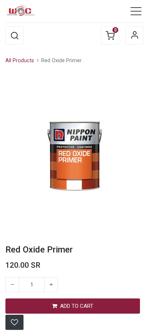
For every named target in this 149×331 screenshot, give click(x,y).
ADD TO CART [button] (76, 306)
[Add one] (51, 284)
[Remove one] (12, 284)
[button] (14, 35)
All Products (19, 61)
